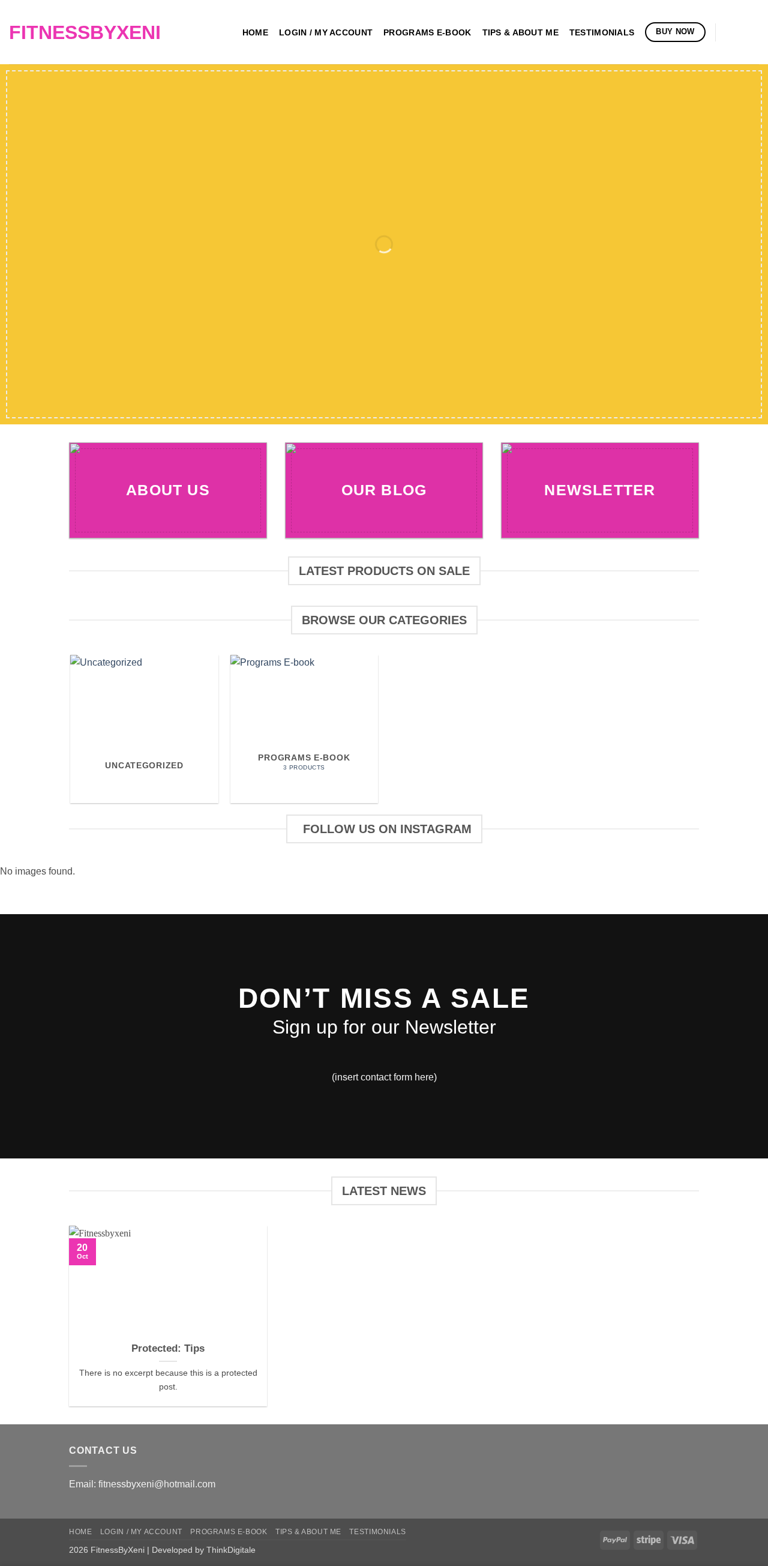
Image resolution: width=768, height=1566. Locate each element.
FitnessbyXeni (80, 32)
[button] (753, 32)
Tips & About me (520, 32)
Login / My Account (326, 32)
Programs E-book (427, 32)
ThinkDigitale (231, 1550)
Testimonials (601, 32)
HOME (255, 32)
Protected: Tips (168, 1348)
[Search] (731, 32)
